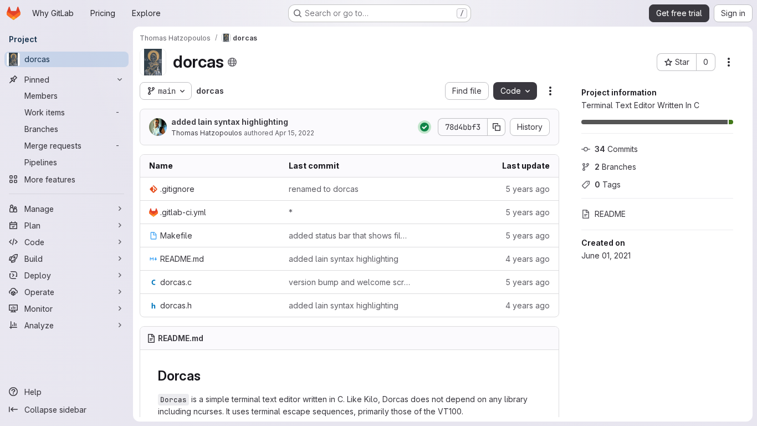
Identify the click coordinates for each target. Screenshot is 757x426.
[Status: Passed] (424, 127)
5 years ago (527, 189)
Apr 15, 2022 (294, 133)
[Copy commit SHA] (496, 127)
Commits (616, 149)
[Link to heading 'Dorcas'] (208, 376)
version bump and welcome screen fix (350, 282)
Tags (608, 184)
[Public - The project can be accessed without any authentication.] (232, 62)
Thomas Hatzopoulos (206, 133)
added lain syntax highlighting (229, 121)
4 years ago (527, 258)
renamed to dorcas (324, 189)
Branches (615, 166)
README (610, 214)
